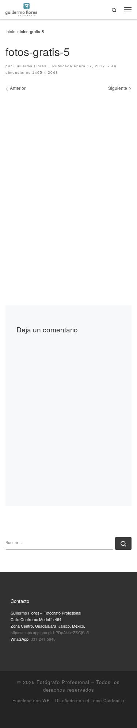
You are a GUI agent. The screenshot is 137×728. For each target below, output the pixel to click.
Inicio (10, 31)
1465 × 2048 (44, 73)
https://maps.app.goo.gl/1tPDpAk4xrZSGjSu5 (50, 632)
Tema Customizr (108, 700)
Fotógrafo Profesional (63, 682)
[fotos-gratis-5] (68, 183)
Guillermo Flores (30, 66)
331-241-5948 (43, 639)
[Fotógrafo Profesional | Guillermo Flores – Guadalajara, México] (21, 8)
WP (46, 700)
